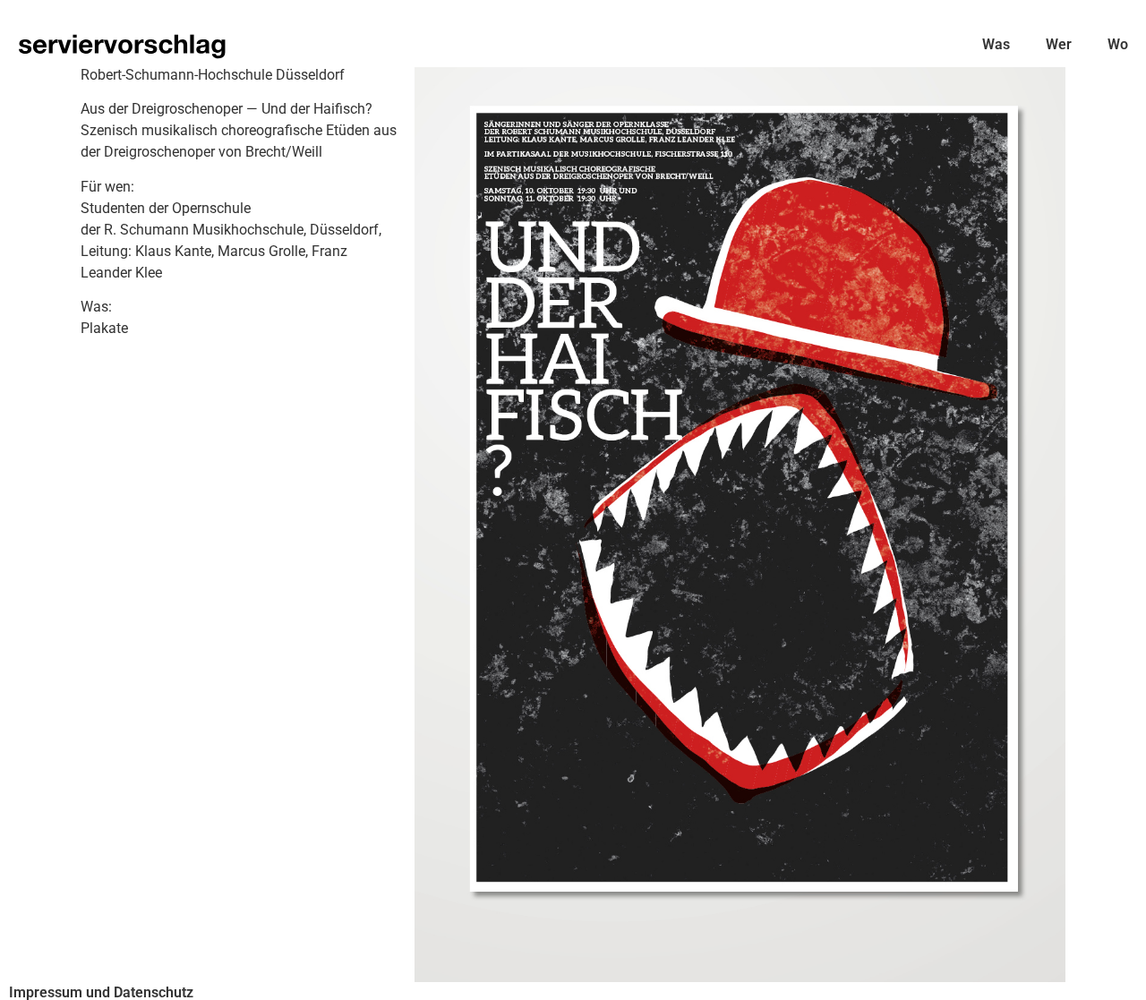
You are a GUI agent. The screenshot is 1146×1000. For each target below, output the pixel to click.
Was (996, 44)
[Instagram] (1119, 973)
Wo (1118, 44)
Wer (1059, 44)
